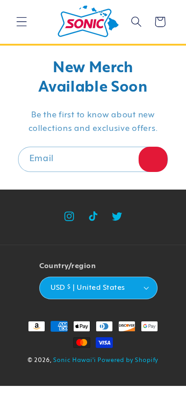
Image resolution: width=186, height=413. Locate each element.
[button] (22, 22)
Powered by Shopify (128, 360)
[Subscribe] (153, 159)
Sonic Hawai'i (74, 360)
